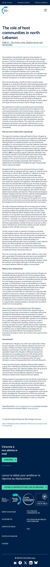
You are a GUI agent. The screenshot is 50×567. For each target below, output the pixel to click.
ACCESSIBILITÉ (7, 519)
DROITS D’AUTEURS (9, 512)
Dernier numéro (7, 3)
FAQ (28, 529)
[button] (46, 10)
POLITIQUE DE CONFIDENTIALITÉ (33, 512)
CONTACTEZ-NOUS (8, 527)
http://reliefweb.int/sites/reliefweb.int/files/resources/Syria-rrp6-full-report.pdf (24, 424)
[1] (17, 298)
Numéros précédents (41, 3)
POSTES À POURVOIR (9, 536)
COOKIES (5, 544)
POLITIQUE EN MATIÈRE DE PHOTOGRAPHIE (36, 521)
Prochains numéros (24, 3)
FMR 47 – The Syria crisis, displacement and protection (22, 43)
